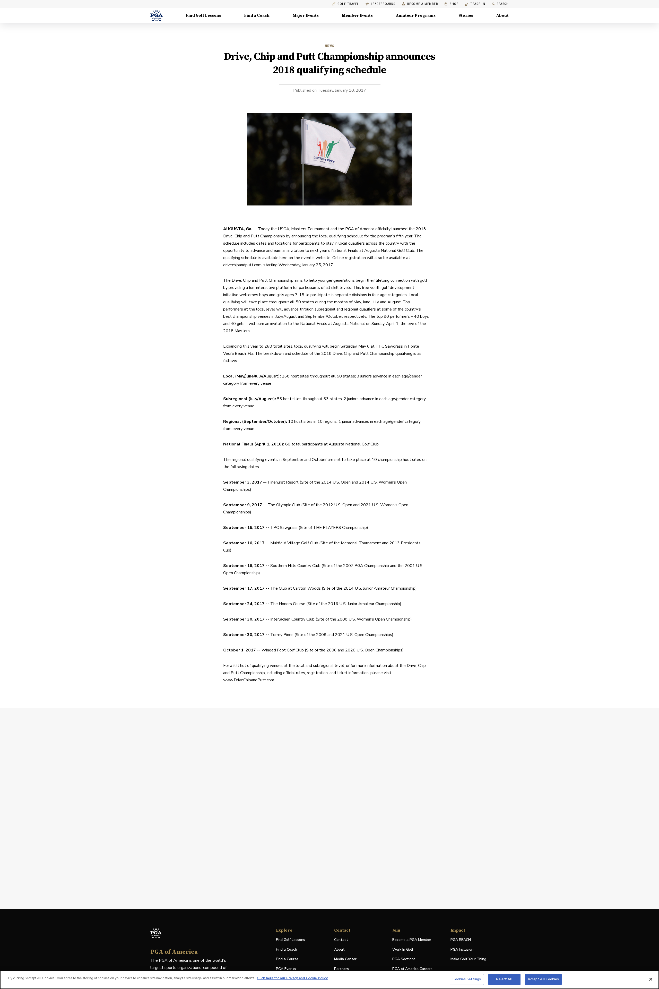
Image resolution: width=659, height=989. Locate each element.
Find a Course (287, 959)
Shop (451, 4)
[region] (329, 980)
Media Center (345, 959)
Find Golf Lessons (203, 15)
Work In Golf (402, 949)
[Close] (650, 979)
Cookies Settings (467, 979)
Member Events (357, 15)
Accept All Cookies (543, 979)
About (502, 15)
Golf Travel (348, 4)
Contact (341, 939)
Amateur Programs (416, 15)
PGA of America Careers (412, 969)
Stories (465, 15)
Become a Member (422, 4)
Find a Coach (257, 15)
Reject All (504, 979)
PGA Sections (403, 959)
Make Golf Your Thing (468, 959)
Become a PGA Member (411, 939)
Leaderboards (383, 4)
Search (503, 4)
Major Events (306, 15)
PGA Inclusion (461, 949)
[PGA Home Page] (156, 15)
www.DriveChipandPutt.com (248, 680)
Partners (341, 968)
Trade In (475, 4)
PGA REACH (460, 940)
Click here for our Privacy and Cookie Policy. (292, 978)
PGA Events (286, 968)
